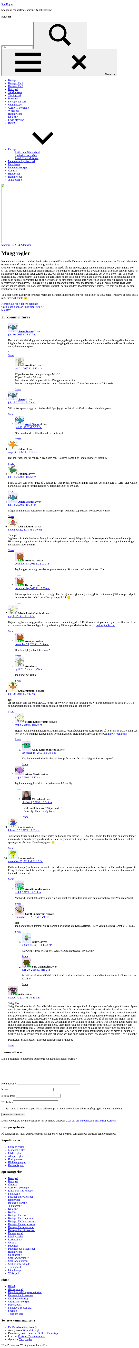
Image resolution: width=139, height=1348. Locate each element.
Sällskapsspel (15, 92)
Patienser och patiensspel (21, 161)
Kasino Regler (16, 1165)
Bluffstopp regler (17, 1162)
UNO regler (14, 1153)
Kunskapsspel (15, 1233)
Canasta (12, 170)
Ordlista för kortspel (18, 1301)
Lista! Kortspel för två (26, 158)
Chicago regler (16, 1146)
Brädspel (13, 89)
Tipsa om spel (15, 1313)
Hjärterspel (14, 173)
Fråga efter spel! (16, 119)
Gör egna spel (15, 1289)
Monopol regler (16, 1150)
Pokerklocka (15, 1304)
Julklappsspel (15, 179)
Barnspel (13, 98)
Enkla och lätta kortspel (27, 152)
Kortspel (12, 80)
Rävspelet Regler (31, 1330)
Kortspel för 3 (15, 86)
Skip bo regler (30, 1327)
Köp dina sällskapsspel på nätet (25, 1292)
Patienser (13, 1245)
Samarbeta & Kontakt (19, 1307)
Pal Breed (13, 1327)
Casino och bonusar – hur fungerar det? (22, 306)
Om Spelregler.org (18, 1298)
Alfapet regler (15, 1156)
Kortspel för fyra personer (22, 1221)
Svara (11, 355)
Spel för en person (18, 1260)
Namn (4, 1089)
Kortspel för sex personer (21, 1224)
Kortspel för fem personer (22, 1218)
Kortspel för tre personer (21, 1227)
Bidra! (11, 122)
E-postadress (8, 1095)
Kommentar (8, 1083)
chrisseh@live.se (46, 811)
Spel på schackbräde (26, 155)
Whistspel (13, 110)
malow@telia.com (105, 625)
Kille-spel (13, 116)
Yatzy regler (25, 1339)
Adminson (26, 244)
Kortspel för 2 (15, 83)
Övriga (12, 1242)
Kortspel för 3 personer (20, 1295)
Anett (21, 399)
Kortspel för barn (17, 101)
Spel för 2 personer (18, 1257)
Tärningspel (14, 95)
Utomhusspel (15, 104)
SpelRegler (7, 4)
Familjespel (14, 164)
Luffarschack (15, 1239)
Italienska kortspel (17, 167)
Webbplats (7, 1102)
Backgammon (15, 1159)
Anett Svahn (25, 331)
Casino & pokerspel (18, 107)
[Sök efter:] (17, 47)
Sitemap (12, 1310)
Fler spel (12, 149)
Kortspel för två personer (24, 303)
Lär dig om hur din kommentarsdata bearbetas (91, 1120)
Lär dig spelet (15, 1236)
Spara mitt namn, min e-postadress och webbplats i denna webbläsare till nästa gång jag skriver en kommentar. (64, 1108)
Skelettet (6, 309)
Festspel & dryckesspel (20, 1196)
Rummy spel (15, 113)
